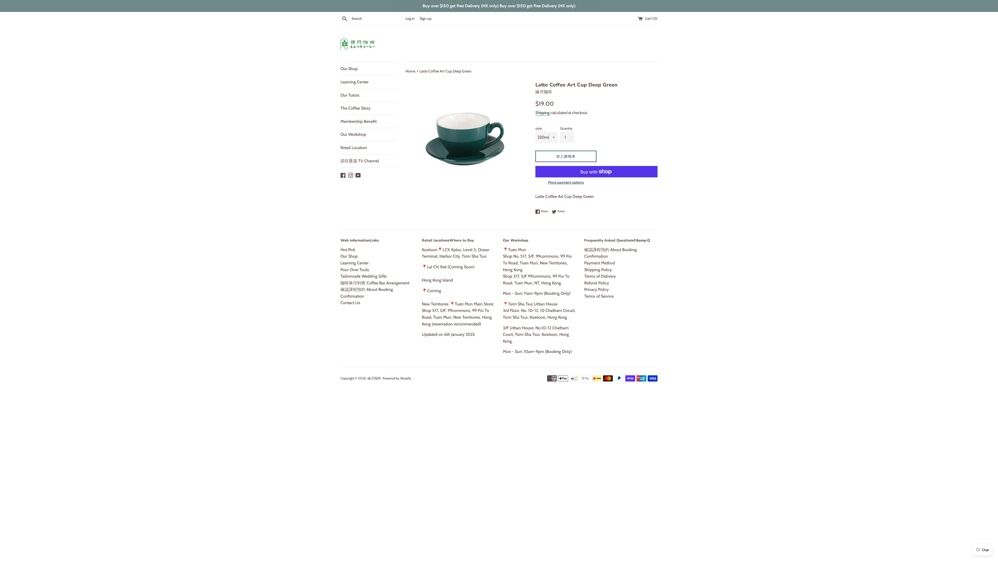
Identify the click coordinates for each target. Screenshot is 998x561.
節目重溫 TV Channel (359, 160)
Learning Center (354, 81)
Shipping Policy (598, 269)
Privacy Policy (596, 289)
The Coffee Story (355, 108)
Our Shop (349, 68)
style (538, 128)
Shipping (542, 112)
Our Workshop (353, 134)
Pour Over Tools (354, 269)
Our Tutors (349, 95)
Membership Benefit (358, 121)
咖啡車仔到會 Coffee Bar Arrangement (374, 282)
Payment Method (599, 263)
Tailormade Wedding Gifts (363, 276)
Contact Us (350, 302)
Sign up (425, 18)
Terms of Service (599, 296)
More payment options (566, 182)
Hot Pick (347, 249)
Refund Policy (596, 282)
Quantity (566, 128)
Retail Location (353, 147)
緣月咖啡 (374, 378)
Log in (410, 18)
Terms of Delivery (600, 276)
